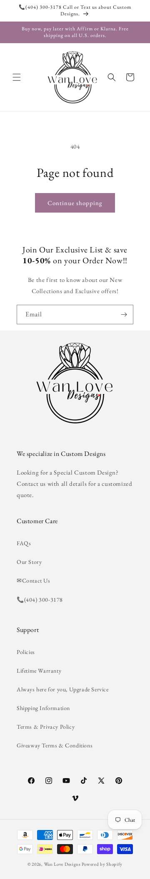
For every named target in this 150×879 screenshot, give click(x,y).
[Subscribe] (124, 314)
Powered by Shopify (102, 864)
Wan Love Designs (62, 864)
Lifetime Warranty (39, 670)
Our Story (29, 562)
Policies (26, 652)
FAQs (24, 543)
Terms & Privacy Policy (46, 726)
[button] (17, 77)
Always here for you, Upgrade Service (63, 689)
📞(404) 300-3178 (40, 599)
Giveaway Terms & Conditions (54, 745)
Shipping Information (43, 708)
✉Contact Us (33, 580)
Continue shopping (75, 203)
